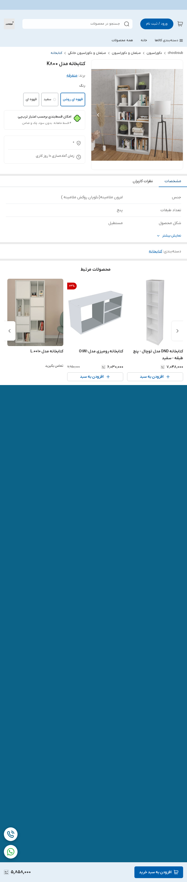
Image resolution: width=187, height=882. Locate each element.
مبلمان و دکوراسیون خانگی (87, 53)
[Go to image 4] (129, 165)
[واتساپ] (11, 852)
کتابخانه (56, 53)
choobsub (175, 53)
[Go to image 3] (133, 165)
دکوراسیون (154, 53)
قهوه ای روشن (73, 99)
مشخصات (173, 181)
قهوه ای (31, 99)
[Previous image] (98, 115)
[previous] (177, 331)
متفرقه (71, 75)
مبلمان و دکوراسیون (126, 53)
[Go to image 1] (143, 165)
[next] (9, 331)
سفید (47, 99)
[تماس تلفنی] (11, 834)
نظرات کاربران (143, 181)
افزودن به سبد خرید (155, 872)
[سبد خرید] (180, 24)
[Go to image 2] (137, 165)
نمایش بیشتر (171, 235)
